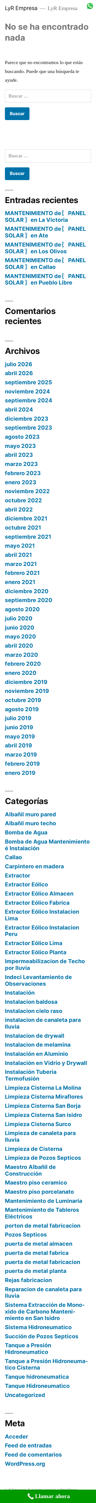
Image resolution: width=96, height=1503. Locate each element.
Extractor (17, 875)
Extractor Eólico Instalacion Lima (42, 915)
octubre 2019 (23, 700)
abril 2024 (19, 409)
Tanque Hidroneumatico (37, 1385)
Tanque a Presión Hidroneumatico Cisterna (46, 1364)
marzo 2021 (21, 564)
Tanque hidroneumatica (37, 1376)
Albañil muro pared (30, 814)
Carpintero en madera (34, 866)
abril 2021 (18, 554)
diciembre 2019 (26, 682)
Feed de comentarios (33, 1454)
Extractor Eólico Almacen (39, 893)
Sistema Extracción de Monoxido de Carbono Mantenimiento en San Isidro (45, 1311)
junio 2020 (19, 627)
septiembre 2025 (28, 382)
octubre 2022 (23, 500)
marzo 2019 (21, 754)
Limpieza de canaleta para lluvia (40, 1136)
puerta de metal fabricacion (42, 1262)
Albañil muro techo (30, 823)
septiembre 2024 (28, 400)
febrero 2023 (23, 473)
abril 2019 (18, 745)
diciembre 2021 (26, 518)
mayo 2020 (20, 636)
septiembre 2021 (28, 536)
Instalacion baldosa (31, 1001)
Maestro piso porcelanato (39, 1191)
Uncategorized (25, 1395)
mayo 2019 (20, 736)
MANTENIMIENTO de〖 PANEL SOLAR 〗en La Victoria (45, 216)
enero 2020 (20, 672)
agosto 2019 (22, 709)
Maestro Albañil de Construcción (30, 1170)
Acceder (16, 1436)
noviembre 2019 (27, 691)
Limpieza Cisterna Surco (38, 1124)
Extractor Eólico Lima (33, 943)
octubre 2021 (23, 527)
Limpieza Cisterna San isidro (43, 1115)
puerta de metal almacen (38, 1243)
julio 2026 (18, 364)
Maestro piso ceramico (36, 1182)
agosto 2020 (22, 609)
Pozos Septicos (26, 1234)
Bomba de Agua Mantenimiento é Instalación (47, 845)
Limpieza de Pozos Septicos (43, 1157)
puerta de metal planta (35, 1271)
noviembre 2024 (27, 391)
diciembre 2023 (26, 418)
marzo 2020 (21, 654)
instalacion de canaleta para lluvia (43, 1023)
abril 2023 (19, 454)
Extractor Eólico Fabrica (37, 902)
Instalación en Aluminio (36, 1053)
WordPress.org (25, 1463)
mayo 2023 (20, 446)
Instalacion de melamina (38, 1044)
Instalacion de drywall (34, 1035)
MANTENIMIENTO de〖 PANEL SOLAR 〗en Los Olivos (45, 248)
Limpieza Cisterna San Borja (43, 1105)
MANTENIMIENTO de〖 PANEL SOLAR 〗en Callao (45, 263)
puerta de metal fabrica (37, 1252)
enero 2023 (20, 482)
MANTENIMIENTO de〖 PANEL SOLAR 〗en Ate (45, 232)
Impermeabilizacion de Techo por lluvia (45, 964)
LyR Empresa (21, 8)
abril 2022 (19, 509)
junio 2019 (19, 727)
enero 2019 (20, 772)
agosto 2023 (22, 436)
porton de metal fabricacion (42, 1225)
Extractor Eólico (26, 884)
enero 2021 (20, 582)
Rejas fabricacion (28, 1280)
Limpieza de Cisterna (33, 1148)
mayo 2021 (20, 545)
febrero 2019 (22, 763)
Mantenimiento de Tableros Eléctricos (42, 1213)
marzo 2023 (21, 464)
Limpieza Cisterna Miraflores (44, 1096)
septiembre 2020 (28, 600)
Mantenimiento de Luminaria (43, 1200)
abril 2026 (19, 373)
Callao (13, 857)
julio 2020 (18, 618)
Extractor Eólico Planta (35, 952)
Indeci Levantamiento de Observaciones (38, 980)
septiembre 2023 (28, 427)
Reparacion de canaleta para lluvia (43, 1292)
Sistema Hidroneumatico (38, 1327)
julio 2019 (18, 718)
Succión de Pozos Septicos (41, 1336)
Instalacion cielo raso (33, 1011)
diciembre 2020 (26, 591)
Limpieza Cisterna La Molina (43, 1087)
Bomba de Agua (26, 832)
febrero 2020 (23, 663)
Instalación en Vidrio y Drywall (46, 1063)
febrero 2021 (22, 573)
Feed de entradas (28, 1445)
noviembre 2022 (27, 491)
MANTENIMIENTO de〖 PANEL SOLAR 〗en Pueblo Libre (45, 279)
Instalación (20, 992)
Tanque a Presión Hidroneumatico (28, 1348)
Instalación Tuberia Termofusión (30, 1075)
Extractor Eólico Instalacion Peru (42, 931)
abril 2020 (19, 645)
